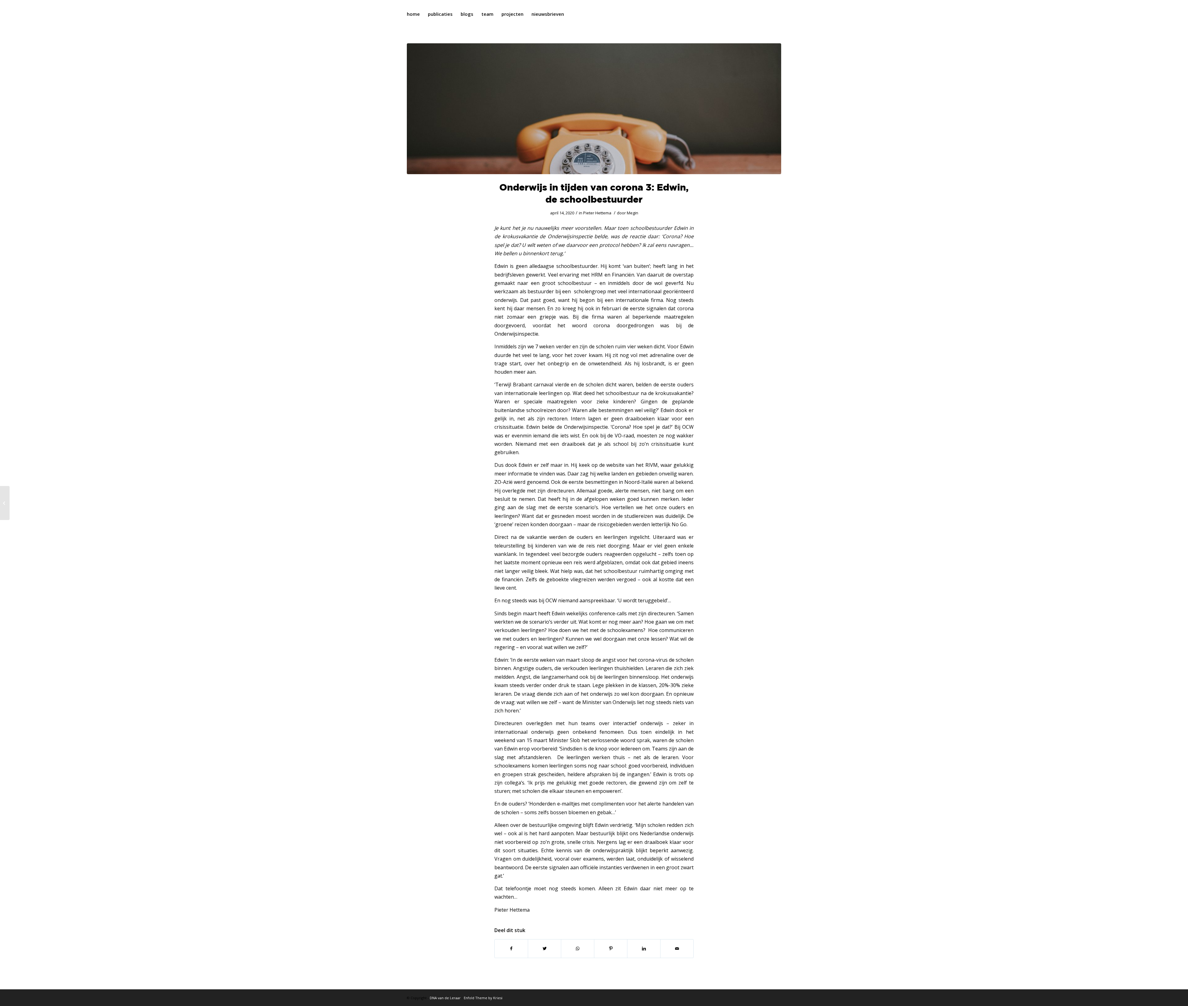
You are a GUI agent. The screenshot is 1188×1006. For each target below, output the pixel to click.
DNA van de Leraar (445, 997)
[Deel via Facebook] (511, 948)
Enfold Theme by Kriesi (483, 997)
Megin (632, 213)
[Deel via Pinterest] (610, 948)
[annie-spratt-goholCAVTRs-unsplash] (594, 108)
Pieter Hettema (597, 213)
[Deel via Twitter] (544, 948)
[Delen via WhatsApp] (577, 948)
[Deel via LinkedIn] (643, 948)
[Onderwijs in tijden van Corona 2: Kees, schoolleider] (5, 503)
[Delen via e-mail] (677, 948)
